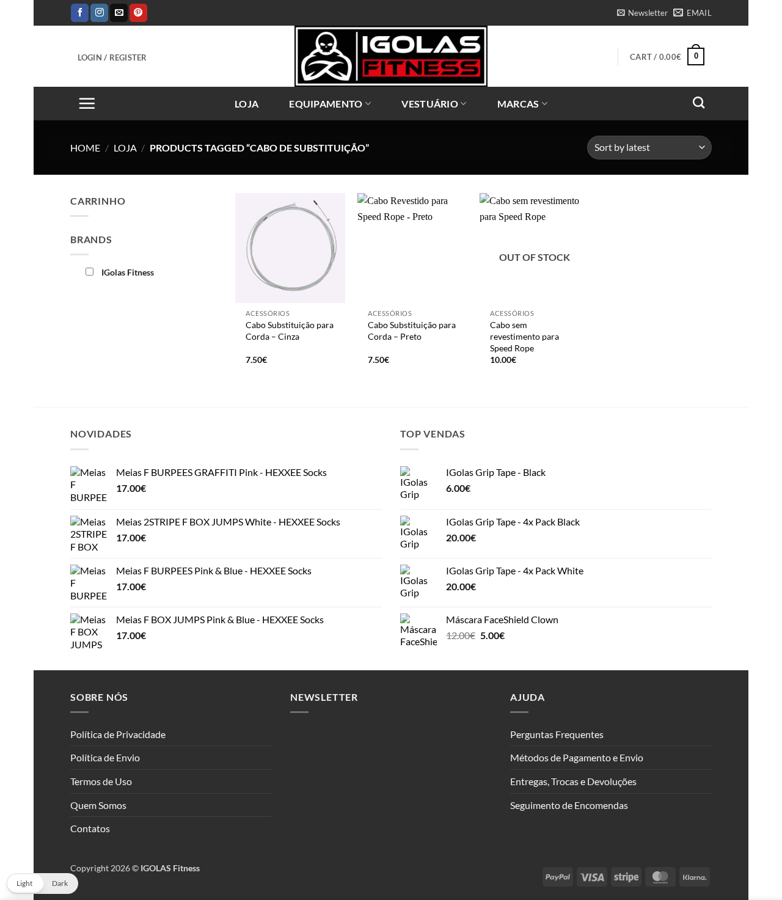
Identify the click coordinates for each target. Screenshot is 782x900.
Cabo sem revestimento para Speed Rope (524, 336)
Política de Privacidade (118, 734)
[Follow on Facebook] (80, 13)
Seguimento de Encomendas (569, 805)
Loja (246, 103)
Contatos (90, 828)
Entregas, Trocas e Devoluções (573, 781)
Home (85, 147)
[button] (642, 13)
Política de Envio (105, 757)
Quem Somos (98, 805)
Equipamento (326, 103)
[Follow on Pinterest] (138, 13)
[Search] (698, 102)
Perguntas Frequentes (557, 734)
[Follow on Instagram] (99, 13)
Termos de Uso (101, 781)
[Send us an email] (119, 13)
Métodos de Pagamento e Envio (576, 757)
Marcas (518, 103)
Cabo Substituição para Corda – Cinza (290, 331)
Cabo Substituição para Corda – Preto (412, 331)
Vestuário (429, 103)
